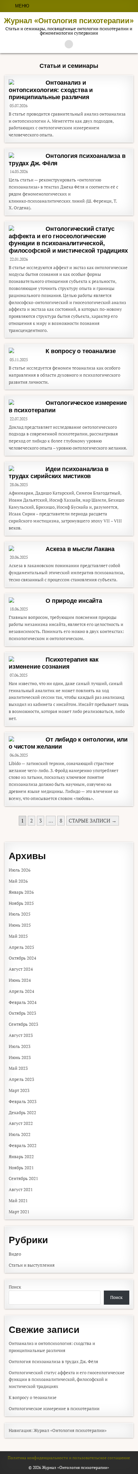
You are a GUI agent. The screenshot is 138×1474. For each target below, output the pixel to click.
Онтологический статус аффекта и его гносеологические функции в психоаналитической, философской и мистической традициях (68, 239)
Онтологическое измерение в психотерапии (54, 1408)
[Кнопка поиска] (69, 44)
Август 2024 (21, 969)
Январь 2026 (21, 892)
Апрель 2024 (21, 991)
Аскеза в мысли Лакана (80, 549)
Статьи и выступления (32, 1265)
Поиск (15, 1287)
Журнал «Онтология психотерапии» (69, 20)
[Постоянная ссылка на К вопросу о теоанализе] (25, 350)
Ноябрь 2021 (21, 1168)
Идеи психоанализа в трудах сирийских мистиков (58, 473)
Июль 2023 (19, 1046)
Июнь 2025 (20, 925)
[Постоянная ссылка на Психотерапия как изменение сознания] (25, 659)
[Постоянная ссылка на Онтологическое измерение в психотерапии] (25, 402)
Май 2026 (18, 881)
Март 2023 (19, 1090)
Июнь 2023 (20, 1057)
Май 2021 (18, 1200)
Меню (22, 5)
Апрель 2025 (21, 947)
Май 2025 (18, 936)
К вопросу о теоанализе (81, 351)
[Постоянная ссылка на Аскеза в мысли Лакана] (25, 548)
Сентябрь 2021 (23, 1178)
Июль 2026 (19, 870)
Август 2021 (21, 1189)
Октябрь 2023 (22, 1013)
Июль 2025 (19, 914)
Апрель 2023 (21, 1079)
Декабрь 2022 (22, 1112)
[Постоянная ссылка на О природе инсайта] (25, 600)
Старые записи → (93, 820)
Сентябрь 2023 (23, 1024)
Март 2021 (19, 1212)
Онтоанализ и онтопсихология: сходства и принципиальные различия (51, 89)
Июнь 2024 (20, 980)
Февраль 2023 (23, 1101)
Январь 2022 (21, 1156)
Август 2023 (21, 1035)
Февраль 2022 (23, 1145)
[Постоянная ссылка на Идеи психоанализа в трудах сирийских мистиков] (25, 468)
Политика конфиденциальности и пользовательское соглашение (69, 1458)
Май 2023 (18, 1068)
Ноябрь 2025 (21, 903)
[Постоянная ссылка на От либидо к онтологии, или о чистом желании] (25, 739)
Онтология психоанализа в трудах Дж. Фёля (53, 1361)
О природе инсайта (74, 600)
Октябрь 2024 (22, 958)
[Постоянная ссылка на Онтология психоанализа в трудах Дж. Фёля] (25, 155)
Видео (15, 1254)
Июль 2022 (19, 1134)
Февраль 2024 (23, 1002)
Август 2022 (21, 1123)
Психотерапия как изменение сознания (53, 663)
